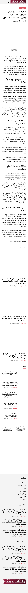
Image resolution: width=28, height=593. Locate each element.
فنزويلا (11, 241)
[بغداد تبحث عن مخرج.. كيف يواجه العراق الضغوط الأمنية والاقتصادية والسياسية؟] (22, 416)
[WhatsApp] (14, 26)
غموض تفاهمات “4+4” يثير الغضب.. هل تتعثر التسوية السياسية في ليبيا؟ (10, 404)
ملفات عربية (23, 286)
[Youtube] (19, 589)
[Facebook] (24, 26)
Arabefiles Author (13, 50)
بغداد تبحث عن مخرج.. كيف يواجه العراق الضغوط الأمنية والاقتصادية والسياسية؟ (10, 415)
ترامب (15, 241)
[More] (10, 26)
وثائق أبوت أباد (22, 8)
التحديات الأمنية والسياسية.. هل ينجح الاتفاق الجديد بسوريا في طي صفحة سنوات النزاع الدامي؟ (14, 355)
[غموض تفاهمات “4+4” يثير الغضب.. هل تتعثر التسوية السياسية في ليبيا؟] (22, 405)
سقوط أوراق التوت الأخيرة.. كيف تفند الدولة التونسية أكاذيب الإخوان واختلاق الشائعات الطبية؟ (14, 318)
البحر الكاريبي (19, 241)
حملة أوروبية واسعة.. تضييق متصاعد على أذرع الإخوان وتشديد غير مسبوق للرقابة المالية (7, 428)
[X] (21, 26)
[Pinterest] (17, 26)
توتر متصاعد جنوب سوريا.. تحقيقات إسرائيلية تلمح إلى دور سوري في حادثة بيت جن (20, 428)
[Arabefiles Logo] (18, 2)
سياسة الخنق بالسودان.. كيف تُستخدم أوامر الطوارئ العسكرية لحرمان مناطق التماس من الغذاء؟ (14, 281)
